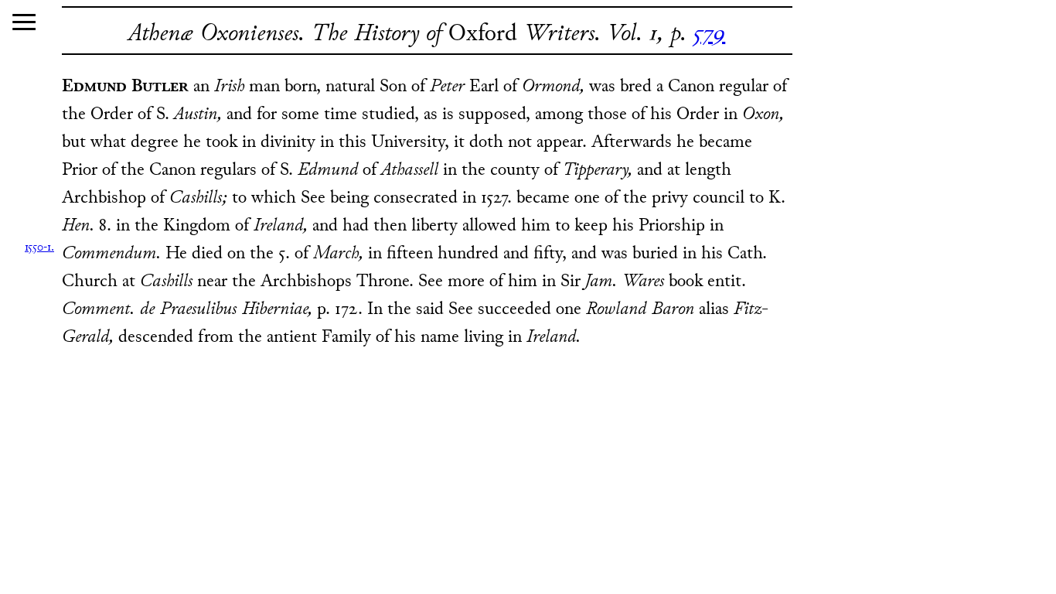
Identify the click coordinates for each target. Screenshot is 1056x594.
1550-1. (39, 248)
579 (709, 34)
